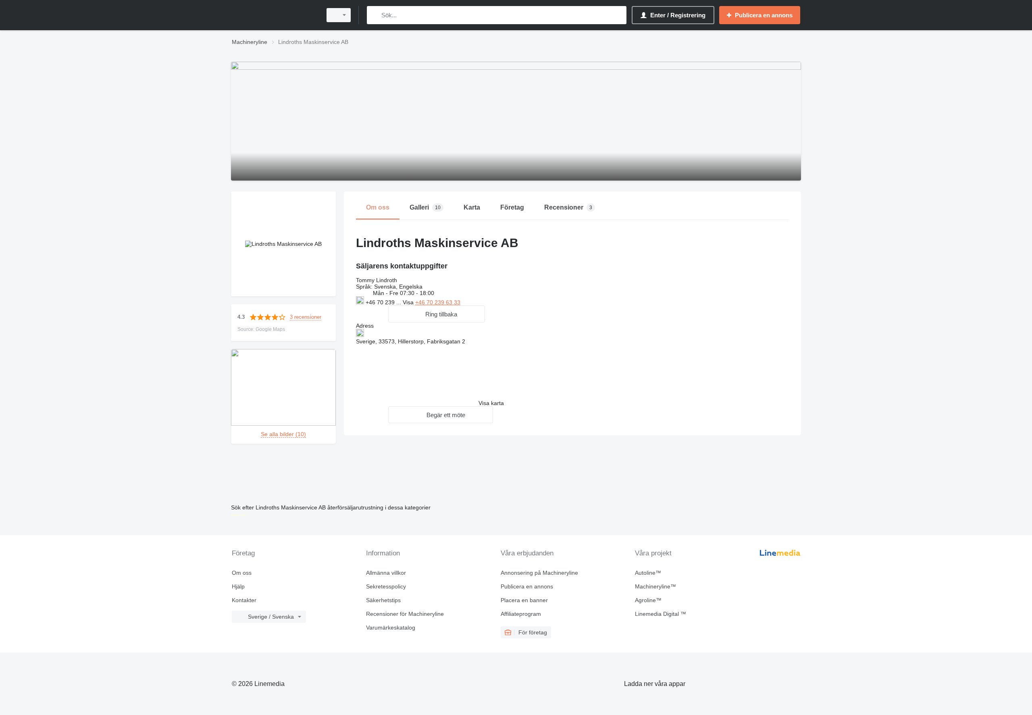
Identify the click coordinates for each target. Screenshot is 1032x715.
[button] (436, 314)
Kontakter (244, 600)
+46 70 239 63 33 (437, 302)
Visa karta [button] (491, 403)
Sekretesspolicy (386, 586)
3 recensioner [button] (305, 317)
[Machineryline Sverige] (274, 15)
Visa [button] (409, 302)
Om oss (242, 573)
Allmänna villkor (386, 573)
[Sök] (375, 15)
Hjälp (238, 586)
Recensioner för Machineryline (405, 614)
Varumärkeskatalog (390, 627)
